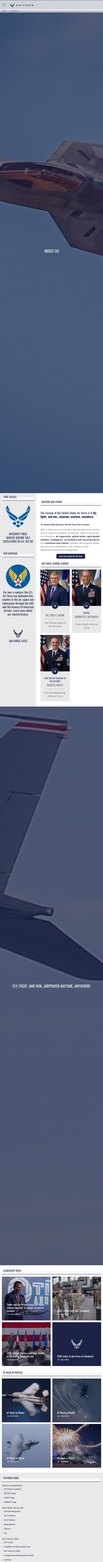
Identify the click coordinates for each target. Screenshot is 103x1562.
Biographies (9, 1524)
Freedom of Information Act (17, 1546)
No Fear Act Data (12, 1551)
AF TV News (10, 1515)
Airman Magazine (12, 1511)
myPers (7, 1559)
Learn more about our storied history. (20, 612)
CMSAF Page (10, 1502)
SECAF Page (10, 1493)
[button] (4, 5)
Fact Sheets (9, 1520)
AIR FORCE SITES (18, 641)
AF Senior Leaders (12, 1489)
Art (5, 1533)
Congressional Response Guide (19, 1555)
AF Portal (8, 1542)
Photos (7, 1528)
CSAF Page (9, 1497)
